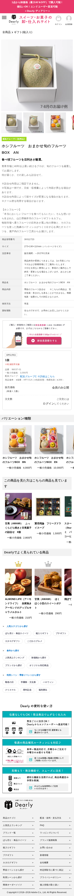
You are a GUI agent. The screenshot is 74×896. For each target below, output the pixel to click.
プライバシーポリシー (50, 877)
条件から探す (13, 650)
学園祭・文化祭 (28, 682)
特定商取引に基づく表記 (51, 870)
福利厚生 (43, 690)
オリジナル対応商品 (39, 665)
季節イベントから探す (13, 870)
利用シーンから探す (12, 877)
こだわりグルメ (34, 641)
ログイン (48, 403)
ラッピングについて (49, 833)
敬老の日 (9, 682)
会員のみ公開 (60, 387)
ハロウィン (48, 682)
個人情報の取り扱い (49, 885)
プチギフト (61, 633)
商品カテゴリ (9, 818)
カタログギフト (12, 641)
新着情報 (44, 855)
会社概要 (44, 862)
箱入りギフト (42, 633)
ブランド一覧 (9, 833)
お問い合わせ (46, 847)
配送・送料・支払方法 (50, 818)
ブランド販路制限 (48, 840)
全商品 (6, 32)
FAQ (42, 825)
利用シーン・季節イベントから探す (24, 675)
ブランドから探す (13, 665)
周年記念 (27, 690)
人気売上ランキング (14, 657)
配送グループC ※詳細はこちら (37, 376)
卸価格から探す (38, 657)
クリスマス (10, 690)
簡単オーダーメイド (12, 885)
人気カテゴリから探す (17, 626)
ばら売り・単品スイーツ (17, 633)
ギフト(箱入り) (23, 32)
